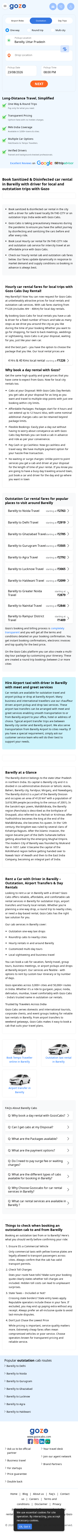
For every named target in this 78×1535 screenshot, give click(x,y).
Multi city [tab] (60, 30)
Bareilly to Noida (17, 1373)
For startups (14, 1468)
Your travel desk (53, 1448)
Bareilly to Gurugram (19, 1381)
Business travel (16, 1460)
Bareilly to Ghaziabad (19, 1388)
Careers (34, 1499)
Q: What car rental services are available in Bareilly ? (37, 1203)
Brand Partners (52, 1464)
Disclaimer (41, 1504)
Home (13, 1494)
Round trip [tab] (37, 30)
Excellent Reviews (21, 163)
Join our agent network (57, 1456)
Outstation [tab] (41, 20)
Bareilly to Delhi (16, 1366)
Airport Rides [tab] (17, 20)
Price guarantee (17, 1474)
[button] (4, 7)
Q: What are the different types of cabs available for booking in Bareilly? (34, 1176)
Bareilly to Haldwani (19, 1411)
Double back (14, 1481)
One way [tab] (15, 30)
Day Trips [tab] (62, 20)
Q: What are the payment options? (31, 1150)
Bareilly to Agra (16, 1404)
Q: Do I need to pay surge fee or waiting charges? (35, 1163)
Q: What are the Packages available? (32, 1139)
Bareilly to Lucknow (18, 1396)
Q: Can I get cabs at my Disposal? (30, 1127)
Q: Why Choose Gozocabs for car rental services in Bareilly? (35, 1190)
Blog (25, 1494)
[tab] (16, 30)
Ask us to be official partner (19, 1450)
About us (38, 1494)
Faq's (52, 1494)
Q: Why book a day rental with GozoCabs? (36, 1115)
